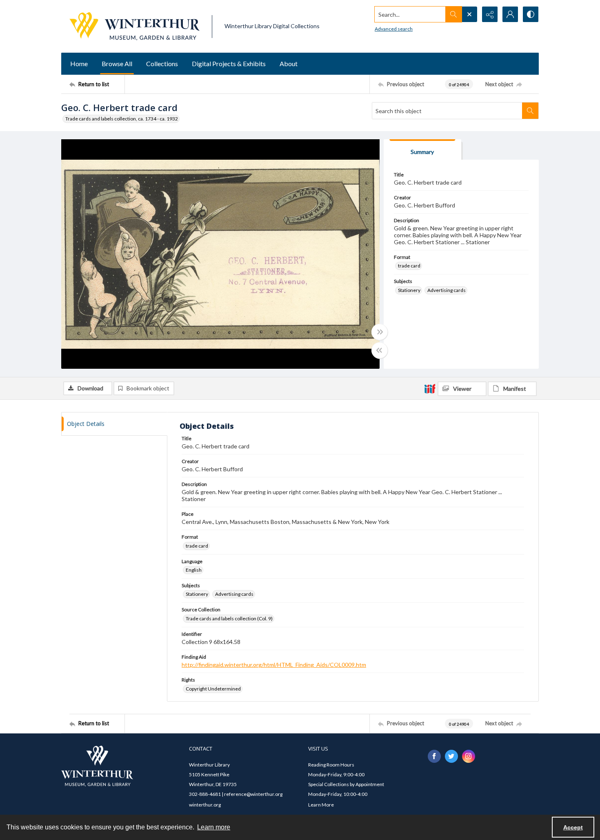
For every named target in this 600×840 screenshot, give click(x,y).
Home (79, 63)
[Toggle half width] (379, 350)
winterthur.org (205, 805)
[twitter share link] (451, 756)
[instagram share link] (468, 756)
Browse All (117, 63)
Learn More (321, 805)
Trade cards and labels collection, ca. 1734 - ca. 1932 (121, 119)
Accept (573, 827)
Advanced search (394, 29)
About (289, 63)
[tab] (422, 149)
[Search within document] (530, 110)
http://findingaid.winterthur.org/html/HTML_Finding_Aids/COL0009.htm (274, 664)
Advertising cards (446, 290)
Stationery (409, 290)
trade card (409, 266)
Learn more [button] (213, 827)
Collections (162, 63)
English (194, 570)
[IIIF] (429, 388)
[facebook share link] (434, 756)
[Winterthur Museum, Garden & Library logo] (134, 26)
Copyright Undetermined (213, 689)
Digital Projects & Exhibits (229, 63)
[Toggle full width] (379, 332)
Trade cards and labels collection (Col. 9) (229, 618)
